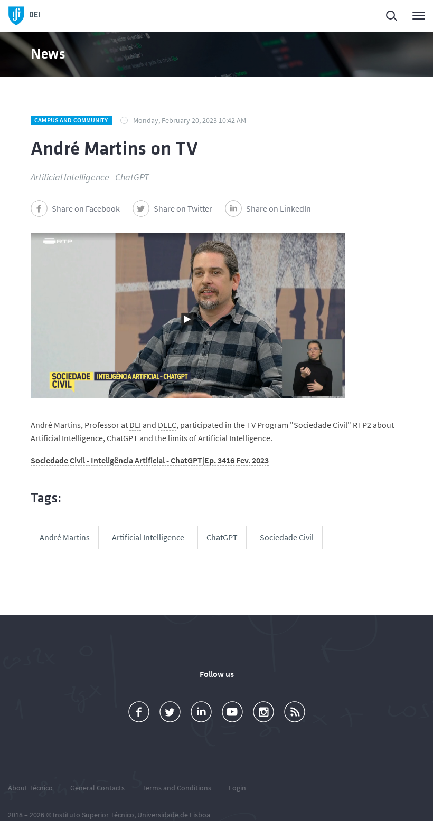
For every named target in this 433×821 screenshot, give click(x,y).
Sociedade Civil (287, 537)
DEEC (167, 424)
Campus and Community (71, 120)
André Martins (65, 537)
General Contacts (97, 788)
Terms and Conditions (176, 788)
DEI (135, 424)
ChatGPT (222, 537)
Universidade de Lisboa (173, 814)
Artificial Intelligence (148, 537)
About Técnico (30, 788)
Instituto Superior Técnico (93, 814)
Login (237, 788)
